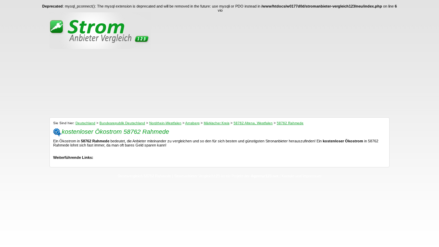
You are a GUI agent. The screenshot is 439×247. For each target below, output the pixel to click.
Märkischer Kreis (216, 123)
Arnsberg (192, 123)
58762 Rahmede (290, 123)
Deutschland (85, 123)
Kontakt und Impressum (301, 176)
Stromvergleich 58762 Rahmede (144, 176)
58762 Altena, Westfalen (253, 123)
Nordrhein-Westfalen (165, 123)
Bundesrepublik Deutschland (122, 123)
